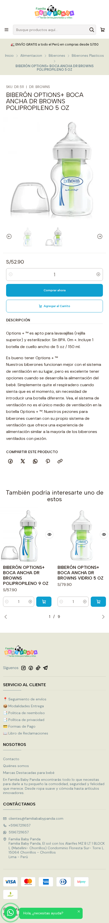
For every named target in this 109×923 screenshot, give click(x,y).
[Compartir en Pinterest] (47, 461)
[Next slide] (102, 236)
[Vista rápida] (49, 534)
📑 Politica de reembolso (24, 713)
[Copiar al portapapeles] (60, 461)
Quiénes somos (16, 765)
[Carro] (102, 30)
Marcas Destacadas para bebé (29, 772)
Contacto (11, 759)
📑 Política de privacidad (23, 719)
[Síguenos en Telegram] (45, 667)
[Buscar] (91, 30)
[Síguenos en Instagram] (23, 667)
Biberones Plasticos (88, 55)
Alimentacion (31, 55)
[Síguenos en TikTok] (38, 667)
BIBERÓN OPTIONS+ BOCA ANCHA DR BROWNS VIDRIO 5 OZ (80, 573)
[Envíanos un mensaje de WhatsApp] (10, 912)
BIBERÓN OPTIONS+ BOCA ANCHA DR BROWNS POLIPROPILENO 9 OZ (25, 575)
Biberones (57, 55)
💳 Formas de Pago (19, 726)
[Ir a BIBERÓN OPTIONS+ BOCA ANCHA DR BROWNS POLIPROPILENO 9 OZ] (27, 534)
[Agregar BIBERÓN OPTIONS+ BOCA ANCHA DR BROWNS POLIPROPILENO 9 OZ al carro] (43, 602)
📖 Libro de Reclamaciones (25, 733)
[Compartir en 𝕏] (23, 461)
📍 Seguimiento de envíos (24, 699)
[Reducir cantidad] (10, 274)
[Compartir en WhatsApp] (35, 461)
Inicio (9, 55)
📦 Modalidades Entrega (23, 706)
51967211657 (19, 832)
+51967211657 (19, 825)
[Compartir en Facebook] (10, 461)
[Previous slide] (7, 236)
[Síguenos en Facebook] (30, 667)
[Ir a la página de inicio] (54, 12)
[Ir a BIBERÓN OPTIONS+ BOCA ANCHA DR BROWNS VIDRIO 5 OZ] (82, 534)
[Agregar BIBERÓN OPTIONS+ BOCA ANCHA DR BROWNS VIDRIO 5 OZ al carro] (98, 602)
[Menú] (6, 30)
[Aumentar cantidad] (98, 274)
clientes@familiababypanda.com (36, 818)
